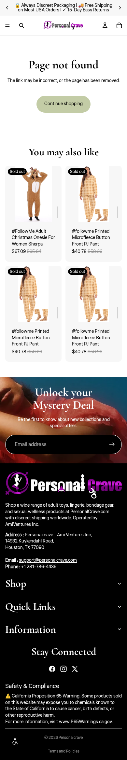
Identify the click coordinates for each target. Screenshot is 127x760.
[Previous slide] (7, 8)
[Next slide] (120, 8)
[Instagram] (63, 669)
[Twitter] (75, 669)
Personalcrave (71, 737)
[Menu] (7, 25)
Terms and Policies (63, 751)
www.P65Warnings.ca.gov (85, 722)
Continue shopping (63, 104)
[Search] (21, 25)
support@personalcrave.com (48, 560)
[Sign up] (112, 444)
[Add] (57, 212)
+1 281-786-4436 (38, 566)
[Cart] (119, 25)
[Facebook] (52, 669)
